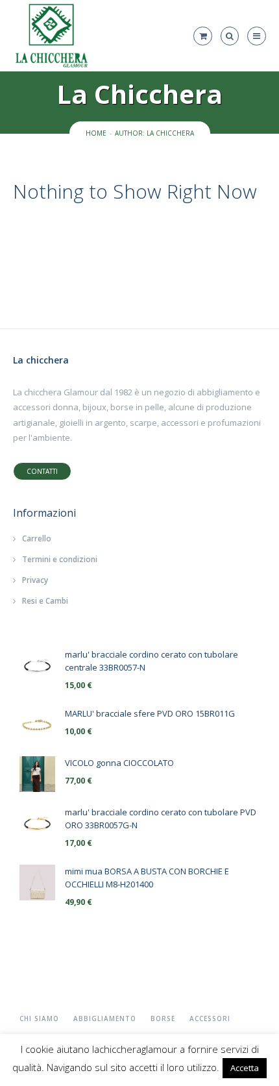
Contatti (42, 471)
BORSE (163, 1018)
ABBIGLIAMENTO (104, 1018)
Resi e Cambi (45, 600)
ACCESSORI (209, 1018)
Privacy (35, 580)
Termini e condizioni (59, 559)
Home (96, 133)
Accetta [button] (244, 1068)
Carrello (36, 538)
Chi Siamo (39, 1018)
